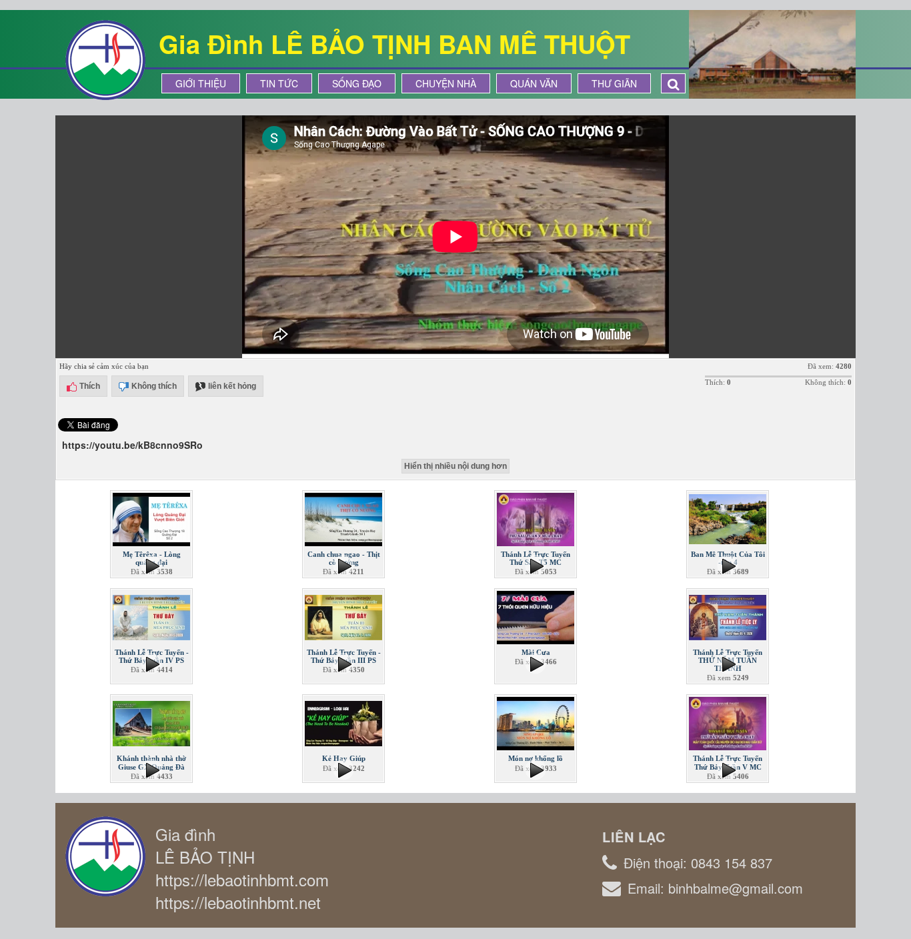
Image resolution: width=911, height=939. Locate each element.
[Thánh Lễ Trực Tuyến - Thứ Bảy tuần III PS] (345, 616)
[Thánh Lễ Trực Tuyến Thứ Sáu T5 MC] (537, 518)
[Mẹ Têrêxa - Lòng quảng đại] (153, 518)
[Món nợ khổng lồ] (537, 722)
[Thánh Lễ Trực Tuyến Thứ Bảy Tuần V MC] (729, 722)
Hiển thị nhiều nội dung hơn (455, 466)
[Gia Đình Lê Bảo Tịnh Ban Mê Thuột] (105, 58)
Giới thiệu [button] (200, 83)
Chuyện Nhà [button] (445, 83)
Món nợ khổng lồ (535, 758)
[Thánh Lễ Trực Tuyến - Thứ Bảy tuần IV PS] (153, 616)
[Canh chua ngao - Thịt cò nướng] (345, 518)
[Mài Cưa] (537, 616)
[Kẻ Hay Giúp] (345, 722)
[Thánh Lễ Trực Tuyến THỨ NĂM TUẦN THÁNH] (729, 616)
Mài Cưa (536, 652)
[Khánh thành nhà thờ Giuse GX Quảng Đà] (153, 722)
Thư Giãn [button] (614, 83)
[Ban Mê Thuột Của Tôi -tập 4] (729, 518)
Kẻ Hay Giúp (343, 758)
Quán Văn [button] (534, 83)
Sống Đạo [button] (356, 83)
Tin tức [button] (279, 83)
